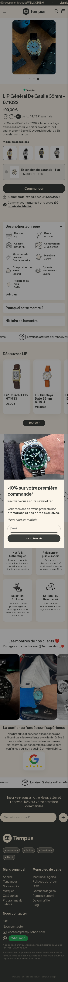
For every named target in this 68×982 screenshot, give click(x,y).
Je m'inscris (34, 538)
